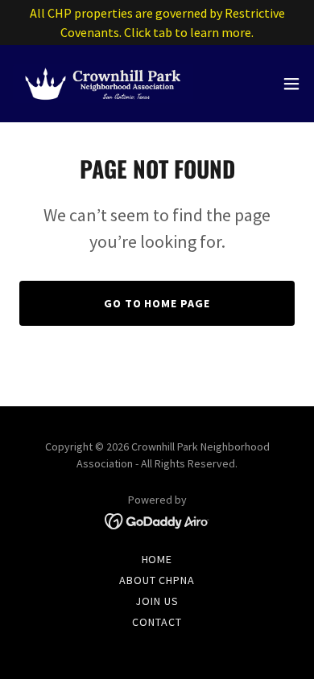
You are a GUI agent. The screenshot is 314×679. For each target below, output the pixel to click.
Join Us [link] (157, 601)
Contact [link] (157, 622)
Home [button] (157, 559)
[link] (103, 83)
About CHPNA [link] (157, 580)
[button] (291, 84)
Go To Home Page (157, 303)
